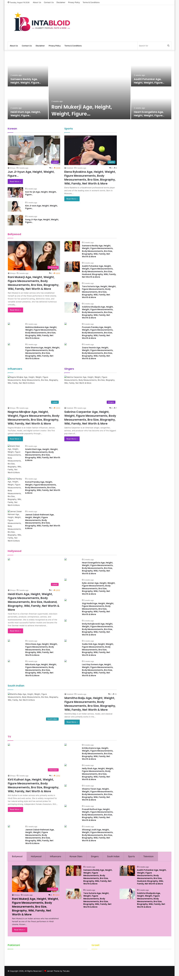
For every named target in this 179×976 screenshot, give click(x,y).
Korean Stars (76, 856)
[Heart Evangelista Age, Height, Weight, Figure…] (151, 103)
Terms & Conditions (91, 2)
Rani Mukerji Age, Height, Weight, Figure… (81, 110)
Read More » (15, 181)
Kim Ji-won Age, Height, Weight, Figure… (41, 207)
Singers (95, 856)
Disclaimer (60, 2)
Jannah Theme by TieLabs (58, 971)
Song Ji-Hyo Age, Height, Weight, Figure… (42, 221)
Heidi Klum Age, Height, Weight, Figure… (25, 113)
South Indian (113, 856)
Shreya (12, 168)
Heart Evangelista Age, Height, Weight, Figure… (149, 113)
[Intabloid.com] (40, 23)
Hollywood (36, 856)
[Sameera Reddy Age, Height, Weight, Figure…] (28, 70)
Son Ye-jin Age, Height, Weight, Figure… (41, 193)
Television (148, 856)
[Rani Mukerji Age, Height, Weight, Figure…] (89, 86)
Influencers (55, 856)
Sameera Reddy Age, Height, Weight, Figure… (25, 80)
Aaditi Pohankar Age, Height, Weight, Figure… (149, 80)
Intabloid (69, 168)
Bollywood (17, 856)
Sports (131, 856)
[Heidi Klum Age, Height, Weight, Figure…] (28, 103)
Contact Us (49, 2)
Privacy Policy (74, 2)
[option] (89, 87)
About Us (37, 2)
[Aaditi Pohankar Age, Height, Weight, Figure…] (151, 70)
